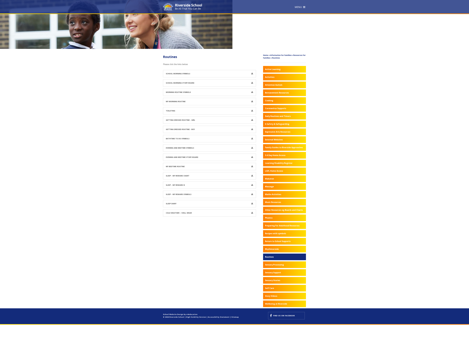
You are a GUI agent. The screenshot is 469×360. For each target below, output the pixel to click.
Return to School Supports (278, 241)
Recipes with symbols (275, 233)
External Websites (274, 139)
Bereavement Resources (277, 92)
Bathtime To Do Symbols (177, 138)
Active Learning (273, 69)
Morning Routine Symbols (178, 92)
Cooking (269, 100)
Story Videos (271, 296)
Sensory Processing (274, 264)
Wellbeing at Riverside (276, 303)
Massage (269, 186)
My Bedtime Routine (175, 166)
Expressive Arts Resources (277, 131)
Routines (276, 58)
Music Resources (273, 202)
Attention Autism (273, 85)
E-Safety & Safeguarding (277, 124)
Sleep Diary (171, 203)
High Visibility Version (196, 317)
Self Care (269, 288)
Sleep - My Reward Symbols (178, 194)
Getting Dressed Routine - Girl (180, 120)
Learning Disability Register (279, 163)
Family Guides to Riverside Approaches (284, 147)
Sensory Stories (272, 280)
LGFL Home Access (274, 171)
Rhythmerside (272, 249)
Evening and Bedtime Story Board (182, 157)
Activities (269, 77)
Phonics (268, 217)
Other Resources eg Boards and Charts (284, 210)
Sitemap (235, 317)
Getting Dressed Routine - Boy (180, 129)
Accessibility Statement (218, 317)
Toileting (170, 111)
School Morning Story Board (180, 83)
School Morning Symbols (178, 73)
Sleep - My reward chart (177, 176)
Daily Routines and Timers (278, 116)
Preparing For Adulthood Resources (282, 225)
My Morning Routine (176, 101)
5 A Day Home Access (275, 155)
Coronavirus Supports (275, 108)
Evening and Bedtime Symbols (180, 148)
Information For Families (281, 55)
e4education (191, 314)
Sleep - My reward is (175, 185)
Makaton (269, 178)
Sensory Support (273, 272)
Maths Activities (273, 194)
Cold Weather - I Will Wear (179, 213)
